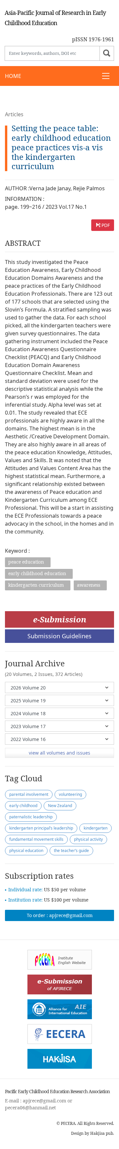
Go (106, 53)
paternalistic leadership (31, 817)
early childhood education (37, 573)
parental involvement (28, 794)
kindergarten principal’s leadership (41, 828)
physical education (26, 850)
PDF (105, 225)
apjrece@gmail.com (71, 915)
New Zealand (60, 805)
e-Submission (59, 619)
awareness (88, 585)
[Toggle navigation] (106, 76)
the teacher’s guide (71, 850)
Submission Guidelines (59, 636)
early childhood (23, 805)
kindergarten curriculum (36, 585)
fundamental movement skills (36, 839)
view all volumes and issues (59, 753)
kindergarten (95, 828)
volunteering (70, 794)
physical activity (88, 839)
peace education (26, 562)
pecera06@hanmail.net (30, 1107)
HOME (13, 76)
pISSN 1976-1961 (93, 39)
